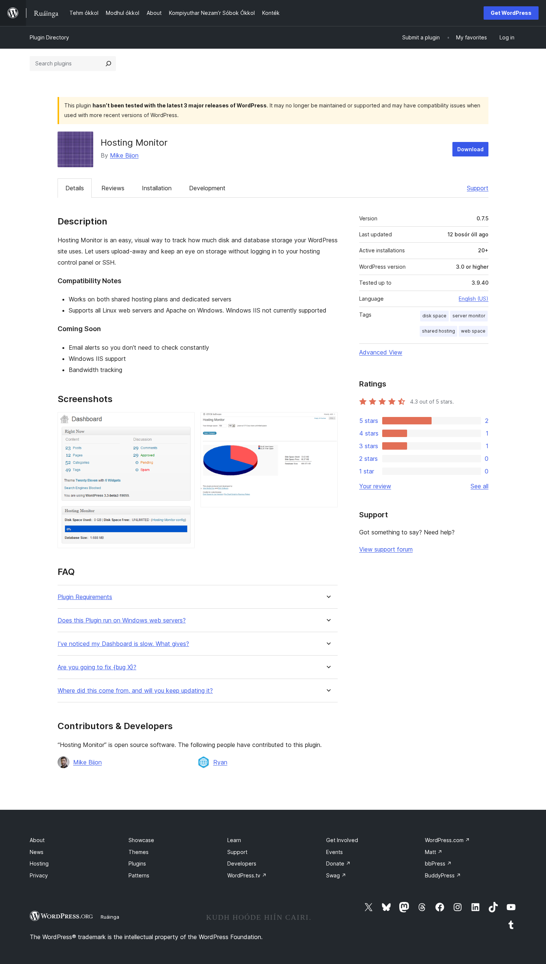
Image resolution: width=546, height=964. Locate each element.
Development (207, 188)
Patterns (139, 875)
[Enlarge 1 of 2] (184, 422)
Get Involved (342, 840)
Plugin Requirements (85, 597)
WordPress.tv (247, 875)
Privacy (39, 875)
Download (470, 149)
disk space (434, 315)
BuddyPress (443, 875)
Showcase (141, 840)
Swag (336, 875)
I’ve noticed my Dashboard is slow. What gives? (123, 643)
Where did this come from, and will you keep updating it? (135, 690)
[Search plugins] (108, 63)
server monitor (468, 315)
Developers (241, 863)
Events (334, 852)
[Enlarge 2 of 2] (327, 422)
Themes (139, 852)
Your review (375, 486)
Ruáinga (110, 917)
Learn (234, 840)
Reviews (112, 188)
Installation (157, 188)
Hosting (39, 863)
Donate (338, 863)
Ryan (220, 762)
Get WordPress (511, 13)
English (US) (473, 298)
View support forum (386, 549)
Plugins (137, 863)
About (37, 840)
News (36, 852)
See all (479, 486)
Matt (433, 852)
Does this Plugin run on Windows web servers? (122, 620)
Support (477, 188)
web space (473, 331)
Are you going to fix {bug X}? (97, 667)
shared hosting (438, 331)
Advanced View (380, 352)
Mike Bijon (124, 155)
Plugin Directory (49, 37)
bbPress (438, 863)
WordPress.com (447, 840)
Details (74, 188)
